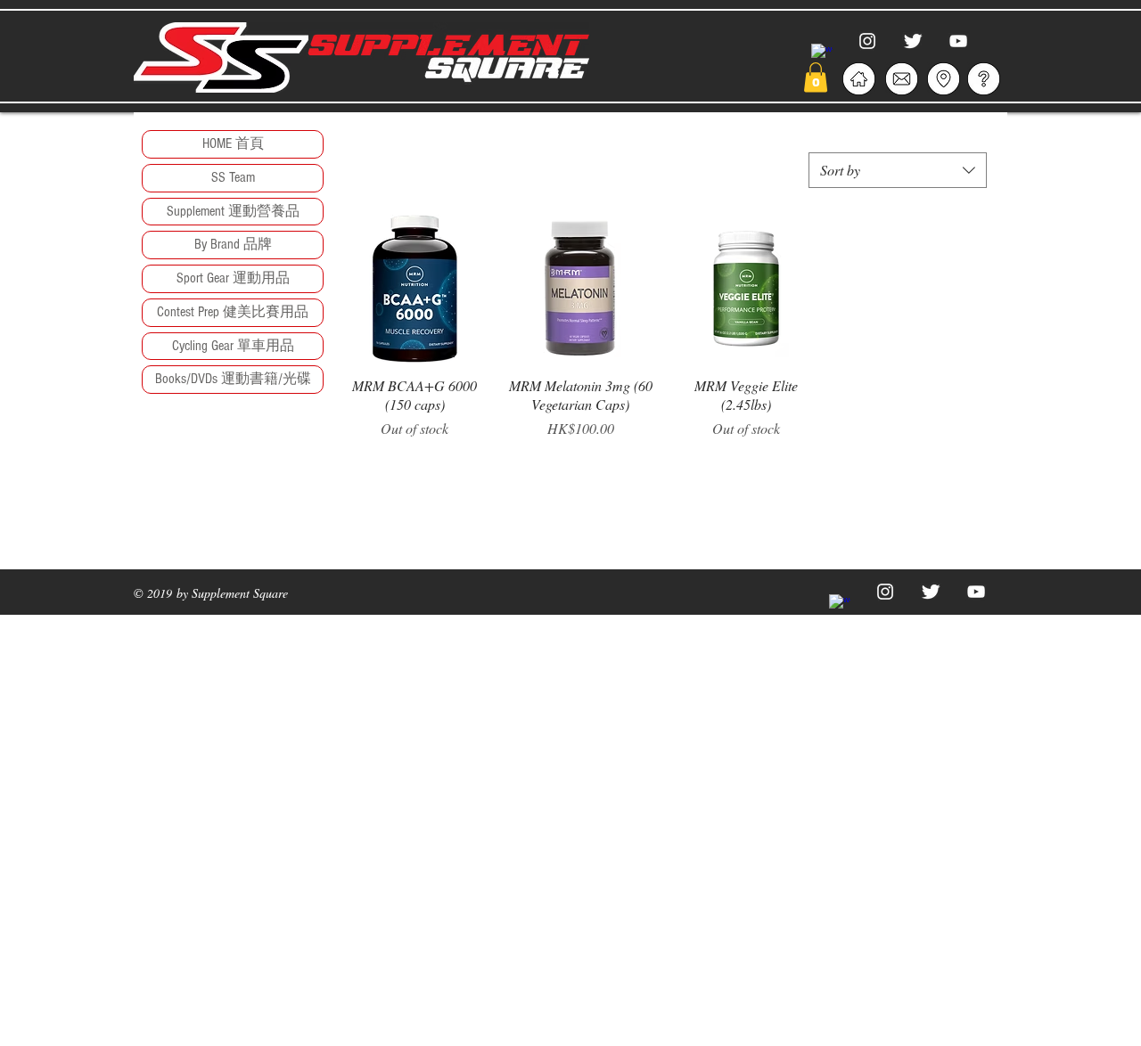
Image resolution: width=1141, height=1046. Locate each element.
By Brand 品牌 (233, 244)
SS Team (233, 177)
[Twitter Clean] (912, 41)
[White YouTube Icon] (958, 41)
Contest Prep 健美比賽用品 (232, 312)
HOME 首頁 (233, 143)
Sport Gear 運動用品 (233, 278)
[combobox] (898, 170)
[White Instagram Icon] (867, 41)
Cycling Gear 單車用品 (233, 346)
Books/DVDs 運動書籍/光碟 (233, 379)
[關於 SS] (858, 78)
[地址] (943, 78)
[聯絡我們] (901, 78)
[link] (815, 77)
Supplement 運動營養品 (233, 211)
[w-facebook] (822, 54)
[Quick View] (414, 289)
